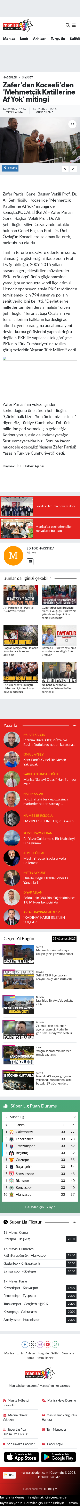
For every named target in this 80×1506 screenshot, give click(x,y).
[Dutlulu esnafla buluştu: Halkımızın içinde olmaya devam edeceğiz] (20, 672)
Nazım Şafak (33, 794)
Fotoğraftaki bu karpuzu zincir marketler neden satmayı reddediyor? (46, 802)
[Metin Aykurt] (11, 877)
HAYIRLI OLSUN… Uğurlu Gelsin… (49, 821)
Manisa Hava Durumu (61, 1400)
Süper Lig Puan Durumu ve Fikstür (15, 1432)
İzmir (24, 39)
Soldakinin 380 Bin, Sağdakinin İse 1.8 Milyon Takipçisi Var (49, 900)
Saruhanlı (68, 1353)
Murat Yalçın (34, 734)
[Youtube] (47, 1344)
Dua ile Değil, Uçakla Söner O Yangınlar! (45, 880)
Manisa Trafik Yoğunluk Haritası (59, 1417)
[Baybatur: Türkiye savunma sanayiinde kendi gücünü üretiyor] (59, 635)
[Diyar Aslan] (11, 897)
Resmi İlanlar (45, 1357)
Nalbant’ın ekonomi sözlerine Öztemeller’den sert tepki (57, 688)
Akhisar (39, 39)
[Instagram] (40, 1344)
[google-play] (58, 1457)
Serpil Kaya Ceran (37, 833)
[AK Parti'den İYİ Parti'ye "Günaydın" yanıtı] (20, 594)
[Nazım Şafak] (11, 798)
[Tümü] (75, 725)
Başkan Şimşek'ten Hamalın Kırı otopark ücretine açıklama (20, 651)
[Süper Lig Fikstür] (75, 1222)
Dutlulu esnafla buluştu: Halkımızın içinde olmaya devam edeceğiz (18, 688)
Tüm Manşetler (56, 1429)
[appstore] (22, 1457)
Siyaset (27, 77)
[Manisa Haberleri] (18, 25)
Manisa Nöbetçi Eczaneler (16, 1403)
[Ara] (68, 25)
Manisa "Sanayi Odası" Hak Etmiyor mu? (50, 782)
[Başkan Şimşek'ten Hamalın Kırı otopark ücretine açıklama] (20, 635)
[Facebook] (25, 1344)
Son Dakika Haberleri (21, 1444)
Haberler (10, 77)
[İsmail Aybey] (11, 759)
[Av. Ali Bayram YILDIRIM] (11, 917)
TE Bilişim (50, 1489)
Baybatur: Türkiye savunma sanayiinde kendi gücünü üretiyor (59, 651)
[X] (32, 1344)
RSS (11, 1475)
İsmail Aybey (33, 754)
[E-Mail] (30, 561)
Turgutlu (58, 39)
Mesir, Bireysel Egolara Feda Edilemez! (44, 860)
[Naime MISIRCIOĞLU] (11, 818)
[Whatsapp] (55, 1344)
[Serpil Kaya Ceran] (11, 838)
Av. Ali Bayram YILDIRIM (41, 912)
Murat (31, 553)
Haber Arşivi (55, 1444)
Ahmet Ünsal (34, 853)
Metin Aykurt (34, 872)
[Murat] (13, 555)
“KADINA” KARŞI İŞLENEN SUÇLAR (44, 920)
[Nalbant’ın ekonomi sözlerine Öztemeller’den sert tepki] (59, 672)
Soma (30, 1357)
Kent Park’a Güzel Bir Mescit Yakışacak (44, 762)
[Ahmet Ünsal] (11, 858)
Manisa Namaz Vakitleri (15, 1417)
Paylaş (12, 167)
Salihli (75, 39)
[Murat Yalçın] (11, 739)
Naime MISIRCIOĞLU (38, 815)
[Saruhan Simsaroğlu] (11, 779)
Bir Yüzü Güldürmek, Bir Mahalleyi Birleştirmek (49, 841)
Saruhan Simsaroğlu (40, 774)
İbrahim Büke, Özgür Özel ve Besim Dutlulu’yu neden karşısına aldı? (48, 742)
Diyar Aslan (32, 892)
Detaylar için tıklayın (40, 1207)
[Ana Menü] (74, 25)
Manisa (9, 39)
